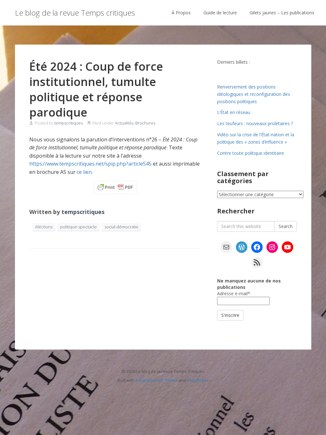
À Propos (181, 13)
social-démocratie (121, 227)
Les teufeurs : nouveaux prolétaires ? (255, 123)
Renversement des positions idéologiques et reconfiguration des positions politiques (253, 94)
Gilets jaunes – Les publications (282, 13)
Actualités (124, 123)
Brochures (145, 123)
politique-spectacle (78, 227)
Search (286, 226)
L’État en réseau (233, 112)
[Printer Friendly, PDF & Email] (115, 187)
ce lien (84, 171)
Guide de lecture (220, 13)
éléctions (44, 227)
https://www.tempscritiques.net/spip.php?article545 (90, 163)
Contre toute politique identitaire (250, 153)
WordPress (198, 380)
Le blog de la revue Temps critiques (75, 12)
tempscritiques (68, 123)
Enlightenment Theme (157, 380)
